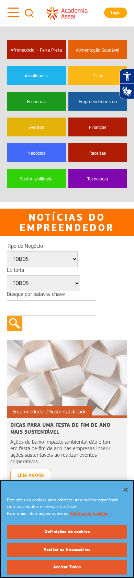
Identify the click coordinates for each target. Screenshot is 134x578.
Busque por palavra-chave (36, 294)
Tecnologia (97, 178)
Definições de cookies (67, 531)
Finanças (97, 127)
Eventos (36, 127)
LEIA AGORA (31, 475)
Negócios (36, 153)
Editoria (15, 270)
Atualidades (36, 75)
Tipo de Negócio (25, 246)
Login (115, 12)
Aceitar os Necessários (67, 549)
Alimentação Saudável (97, 50)
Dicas (97, 75)
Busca (29, 13)
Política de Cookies (89, 513)
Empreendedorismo (98, 101)
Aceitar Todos (67, 567)
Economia (36, 101)
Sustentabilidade (36, 178)
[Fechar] (125, 489)
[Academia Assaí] (67, 13)
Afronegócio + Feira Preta (36, 50)
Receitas (97, 153)
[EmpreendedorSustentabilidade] (67, 377)
